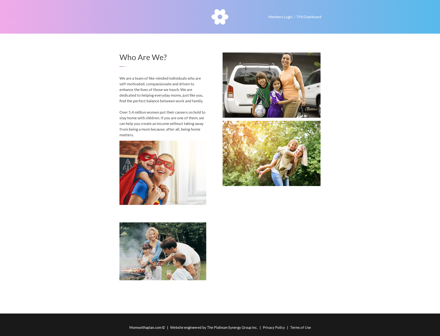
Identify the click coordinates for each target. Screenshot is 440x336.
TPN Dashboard (308, 17)
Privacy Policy (274, 327)
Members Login (280, 17)
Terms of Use (300, 327)
